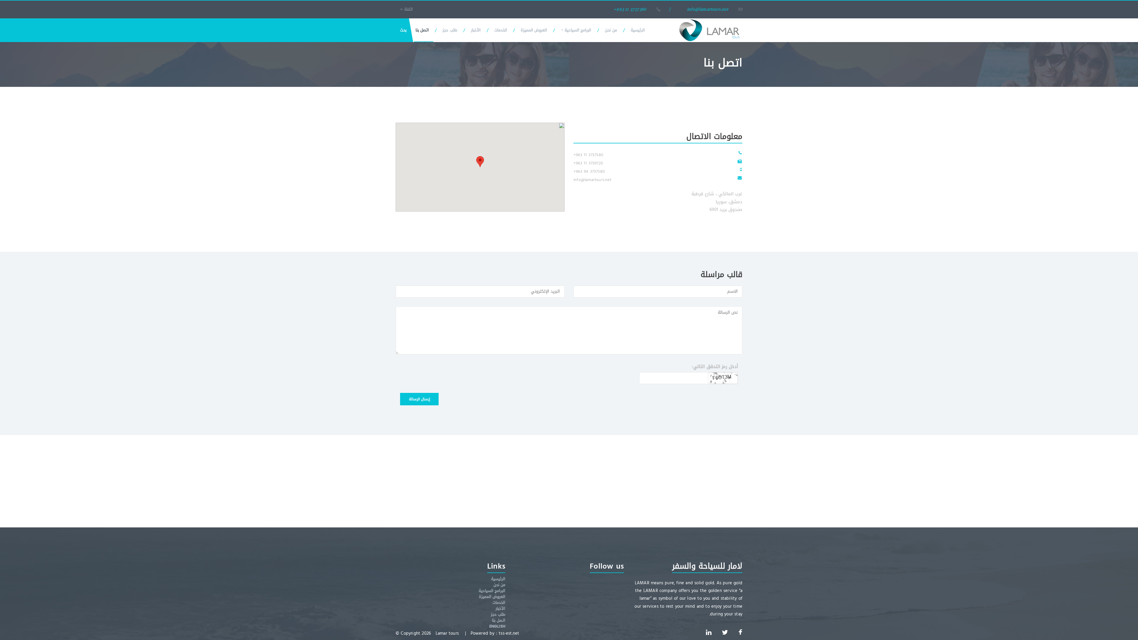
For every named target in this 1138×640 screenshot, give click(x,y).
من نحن (611, 30)
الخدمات (500, 30)
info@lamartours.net (592, 180)
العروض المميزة (534, 30)
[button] (480, 161)
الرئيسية (638, 30)
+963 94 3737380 (589, 171)
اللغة (408, 9)
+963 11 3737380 (588, 155)
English (497, 626)
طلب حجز (449, 30)
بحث (403, 30)
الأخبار (476, 30)
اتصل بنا (422, 30)
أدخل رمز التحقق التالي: (715, 366)
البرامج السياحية (577, 30)
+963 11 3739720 (588, 163)
